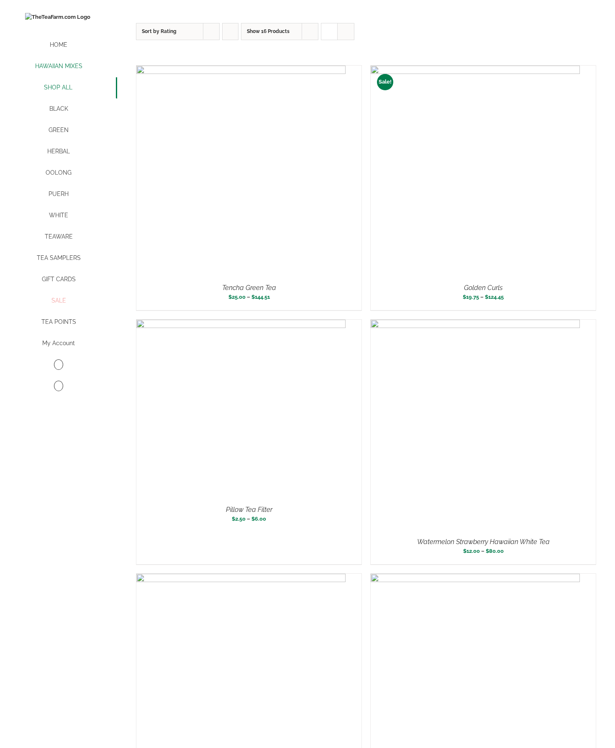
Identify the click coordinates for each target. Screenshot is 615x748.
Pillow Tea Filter (249, 510)
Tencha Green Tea (249, 288)
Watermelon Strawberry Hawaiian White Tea (483, 542)
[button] (58, 386)
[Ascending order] (230, 31)
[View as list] (346, 31)
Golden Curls (483, 288)
